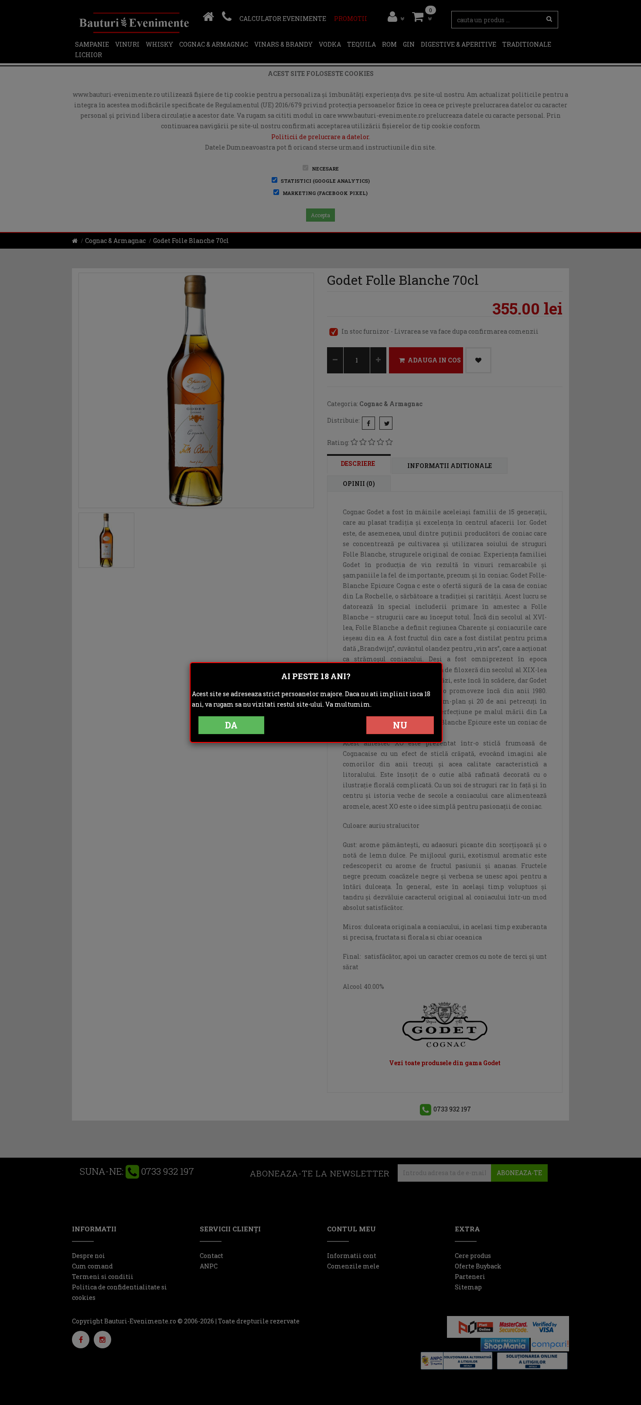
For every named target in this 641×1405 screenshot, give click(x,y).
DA (231, 725)
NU (400, 725)
